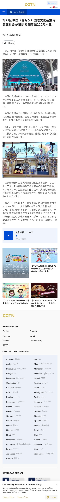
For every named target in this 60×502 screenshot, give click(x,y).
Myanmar (44, 373)
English (6, 331)
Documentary (36, 340)
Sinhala (40, 415)
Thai (38, 434)
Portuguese (43, 392)
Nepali (39, 377)
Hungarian (14, 439)
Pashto (39, 396)
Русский (6, 340)
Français (6, 336)
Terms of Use (22, 497)
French (13, 410)
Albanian (13, 359)
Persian (40, 382)
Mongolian (42, 368)
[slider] (16, 235)
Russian (41, 406)
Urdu (38, 448)
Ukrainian (43, 444)
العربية (32, 336)
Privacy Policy (8, 497)
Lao (37, 359)
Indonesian (18, 444)
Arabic (12, 363)
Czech (12, 392)
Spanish (41, 420)
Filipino (13, 406)
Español (33, 331)
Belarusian (16, 368)
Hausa (12, 425)
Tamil (39, 429)
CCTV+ (6, 345)
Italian (12, 448)
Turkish (40, 439)
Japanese (14, 453)
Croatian (13, 387)
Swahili (41, 425)
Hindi (10, 434)
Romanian (42, 401)
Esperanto (15, 401)
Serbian (41, 410)
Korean (12, 458)
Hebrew (12, 429)
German (13, 415)
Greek (13, 420)
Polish (39, 387)
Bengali (11, 373)
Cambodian (13, 382)
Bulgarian (15, 377)
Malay (43, 363)
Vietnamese (44, 453)
